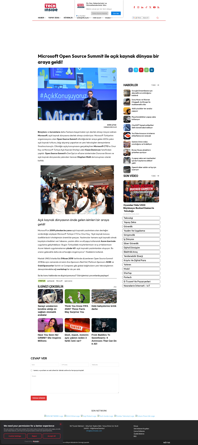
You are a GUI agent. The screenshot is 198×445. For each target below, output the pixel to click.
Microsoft (59, 281)
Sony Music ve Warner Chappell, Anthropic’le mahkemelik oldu (141, 102)
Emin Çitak (111, 125)
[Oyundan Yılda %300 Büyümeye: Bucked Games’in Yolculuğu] (141, 191)
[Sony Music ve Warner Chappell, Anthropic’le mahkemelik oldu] (127, 102)
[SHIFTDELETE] (53, 416)
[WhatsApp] (146, 70)
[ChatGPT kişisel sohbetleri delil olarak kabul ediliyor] (127, 127)
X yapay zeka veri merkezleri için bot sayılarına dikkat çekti (144, 160)
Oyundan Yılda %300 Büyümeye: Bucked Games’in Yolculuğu (138, 208)
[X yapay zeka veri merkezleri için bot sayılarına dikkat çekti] (127, 160)
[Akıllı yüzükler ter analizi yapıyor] (127, 110)
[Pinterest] (141, 70)
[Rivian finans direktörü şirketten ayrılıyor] (127, 152)
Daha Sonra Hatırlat (99, 13)
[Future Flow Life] (145, 416)
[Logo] (54, 7)
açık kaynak (50, 281)
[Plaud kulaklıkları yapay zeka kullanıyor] (127, 119)
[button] (157, 17)
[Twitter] (150, 7)
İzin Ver (116, 13)
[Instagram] (138, 7)
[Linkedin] (142, 7)
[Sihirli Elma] (72, 416)
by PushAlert (81, 16)
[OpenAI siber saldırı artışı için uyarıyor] (127, 169)
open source (68, 281)
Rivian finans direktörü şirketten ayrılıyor (141, 151)
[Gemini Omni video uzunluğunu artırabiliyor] (127, 144)
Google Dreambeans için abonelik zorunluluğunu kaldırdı (142, 93)
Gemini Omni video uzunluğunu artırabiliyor (142, 143)
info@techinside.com (94, 431)
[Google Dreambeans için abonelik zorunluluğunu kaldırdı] (127, 93)
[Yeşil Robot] (88, 416)
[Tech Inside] (105, 416)
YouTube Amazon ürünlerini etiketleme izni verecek (143, 134)
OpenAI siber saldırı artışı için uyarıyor (144, 168)
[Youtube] (154, 7)
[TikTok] (146, 7)
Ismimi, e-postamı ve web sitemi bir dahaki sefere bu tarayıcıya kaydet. (59, 370)
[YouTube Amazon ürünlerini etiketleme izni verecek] (127, 135)
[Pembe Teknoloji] (124, 416)
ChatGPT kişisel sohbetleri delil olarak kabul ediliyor (143, 126)
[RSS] (158, 7)
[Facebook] (134, 7)
